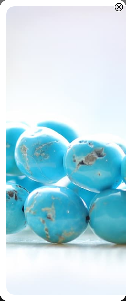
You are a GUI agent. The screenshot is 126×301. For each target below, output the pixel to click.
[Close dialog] (119, 7)
